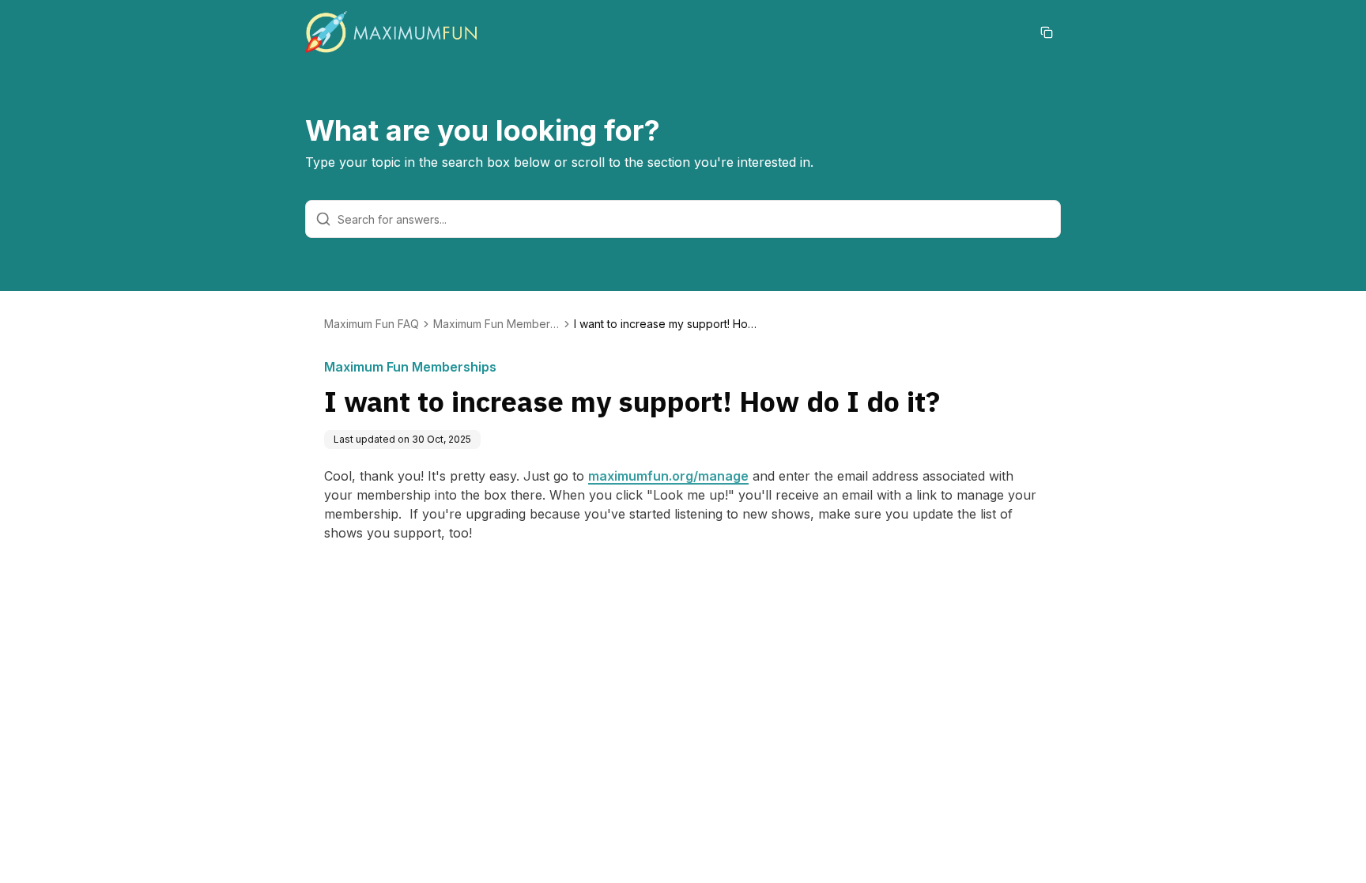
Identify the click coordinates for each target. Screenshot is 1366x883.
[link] (669, 324)
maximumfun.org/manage (668, 476)
